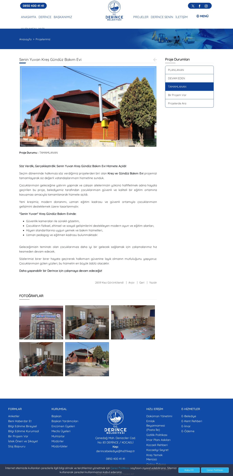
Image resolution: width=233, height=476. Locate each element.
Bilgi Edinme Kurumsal (23, 431)
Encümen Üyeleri (63, 426)
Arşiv (131, 282)
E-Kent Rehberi (191, 421)
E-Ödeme (187, 431)
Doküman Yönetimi (159, 416)
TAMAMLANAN (177, 86)
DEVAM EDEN (176, 78)
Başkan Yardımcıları (65, 421)
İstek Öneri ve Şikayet (23, 441)
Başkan (56, 416)
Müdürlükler (60, 446)
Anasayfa (25, 39)
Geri (141, 282)
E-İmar (186, 426)
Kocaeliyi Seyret (157, 450)
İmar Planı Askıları (158, 440)
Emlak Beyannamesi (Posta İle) (155, 425)
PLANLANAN (176, 70)
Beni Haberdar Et (20, 421)
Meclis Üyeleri (61, 431)
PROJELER (140, 17)
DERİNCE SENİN (162, 17)
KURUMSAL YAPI (33, 29)
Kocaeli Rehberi (157, 445)
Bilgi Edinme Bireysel (22, 426)
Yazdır (153, 282)
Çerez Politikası (120, 468)
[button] (202, 15)
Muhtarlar (58, 436)
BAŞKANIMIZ (63, 17)
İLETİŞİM (182, 17)
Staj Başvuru (16, 446)
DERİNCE (45, 17)
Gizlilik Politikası (156, 435)
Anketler (14, 416)
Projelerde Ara (177, 103)
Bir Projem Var (177, 95)
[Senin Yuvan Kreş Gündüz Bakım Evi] (88, 106)
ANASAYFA (28, 17)
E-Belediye (188, 416)
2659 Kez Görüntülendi (109, 282)
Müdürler (58, 441)
